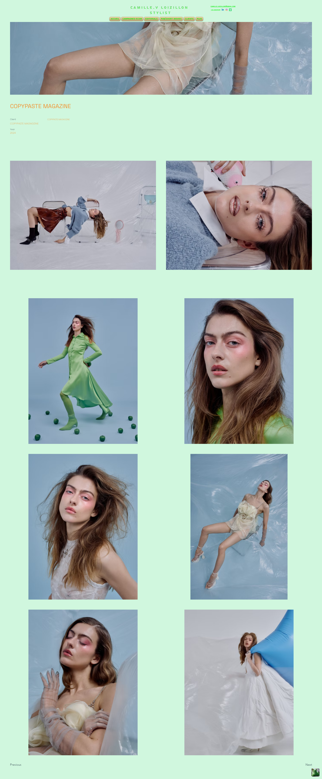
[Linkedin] (223, 10)
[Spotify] (230, 10)
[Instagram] (226, 10)
